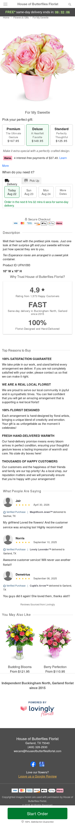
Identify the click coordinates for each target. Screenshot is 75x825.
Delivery (12, 183)
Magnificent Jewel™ (41, 512)
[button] (66, 816)
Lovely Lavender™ (40, 549)
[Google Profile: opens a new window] (42, 764)
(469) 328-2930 (37, 747)
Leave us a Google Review (37, 776)
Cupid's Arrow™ (39, 585)
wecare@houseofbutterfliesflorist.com (37, 751)
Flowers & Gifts (21, 17)
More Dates (63, 192)
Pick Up (34, 181)
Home (6, 17)
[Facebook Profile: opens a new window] (33, 764)
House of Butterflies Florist (37, 4)
